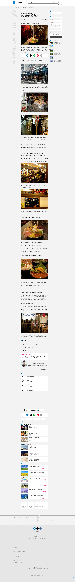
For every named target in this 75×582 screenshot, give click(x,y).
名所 (23, 418)
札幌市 (30, 418)
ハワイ (40, 538)
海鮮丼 (38, 418)
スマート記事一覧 (19, 517)
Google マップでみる (35, 410)
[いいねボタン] (73, 578)
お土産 (41, 520)
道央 (23, 421)
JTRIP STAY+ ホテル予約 (32, 575)
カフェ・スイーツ (55, 517)
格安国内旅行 (15, 547)
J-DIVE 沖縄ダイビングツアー (30, 568)
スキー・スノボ (30, 520)
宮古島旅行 (19, 551)
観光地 (43, 418)
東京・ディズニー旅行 (17, 556)
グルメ (41, 517)
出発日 (51, 24)
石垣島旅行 (15, 551)
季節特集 (53, 520)
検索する (55, 37)
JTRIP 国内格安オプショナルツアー (41, 575)
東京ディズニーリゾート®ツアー (18, 558)
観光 (29, 517)
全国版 (29, 538)
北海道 (37, 538)
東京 (51, 2)
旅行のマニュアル (44, 538)
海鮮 (34, 418)
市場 (26, 418)
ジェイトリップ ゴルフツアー (38, 568)
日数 (50, 27)
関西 (53, 2)
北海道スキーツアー (45, 568)
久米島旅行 (24, 551)
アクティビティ (18, 520)
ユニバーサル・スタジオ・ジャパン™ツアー (19, 562)
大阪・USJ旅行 (16, 560)
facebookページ (29, 389)
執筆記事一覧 (43, 369)
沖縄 (55, 2)
